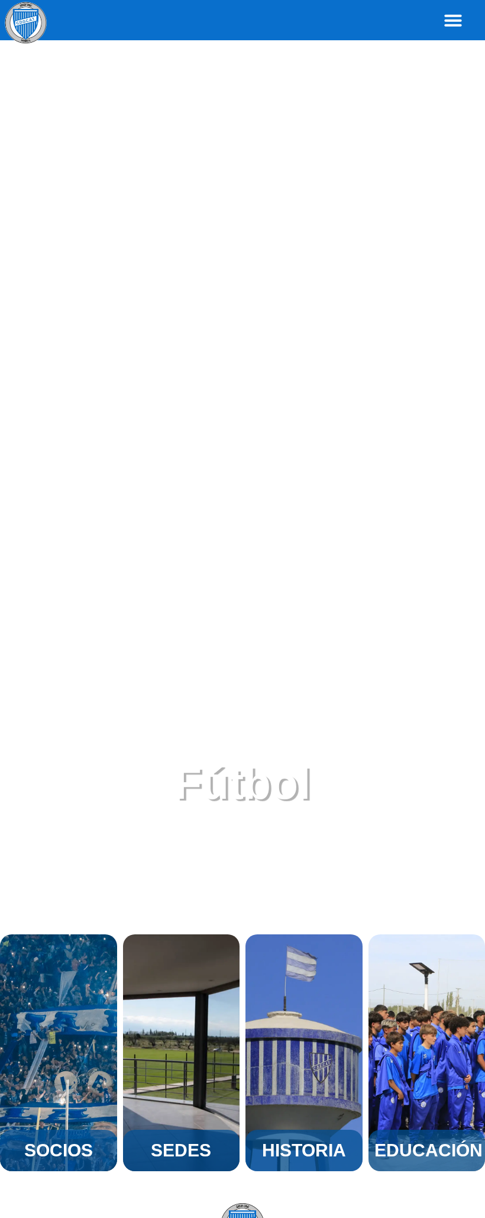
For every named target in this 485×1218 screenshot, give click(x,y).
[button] (453, 20)
